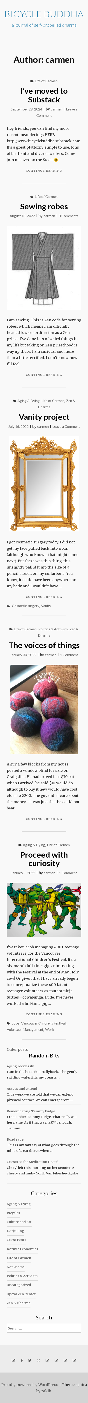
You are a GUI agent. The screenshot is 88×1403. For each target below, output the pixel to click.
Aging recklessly (20, 1066)
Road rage (15, 1139)
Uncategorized (19, 1285)
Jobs (15, 1023)
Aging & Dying (28, 400)
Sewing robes (44, 206)
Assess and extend (22, 1089)
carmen (56, 109)
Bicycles (13, 1213)
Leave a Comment (66, 426)
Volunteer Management (25, 1029)
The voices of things (44, 645)
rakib (46, 1391)
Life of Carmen (46, 81)
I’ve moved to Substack (44, 95)
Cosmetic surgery (25, 605)
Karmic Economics (22, 1249)
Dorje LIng (15, 1231)
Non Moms (16, 1267)
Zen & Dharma (18, 1303)
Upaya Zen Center (21, 1294)
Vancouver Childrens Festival (43, 1023)
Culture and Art (19, 1222)
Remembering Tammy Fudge (31, 1111)
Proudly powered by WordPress (29, 1384)
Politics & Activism (53, 629)
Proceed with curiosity (44, 859)
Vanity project (44, 416)
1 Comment (69, 655)
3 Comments (68, 216)
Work (49, 1029)
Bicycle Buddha (44, 14)
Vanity (46, 605)
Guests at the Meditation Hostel (32, 1162)
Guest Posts (16, 1240)
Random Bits (44, 1055)
